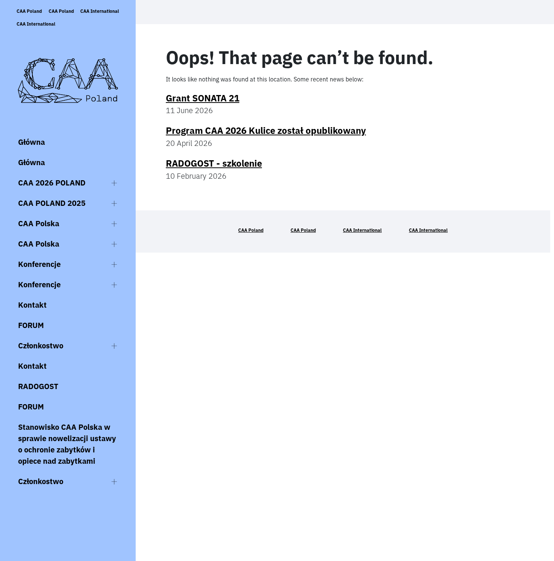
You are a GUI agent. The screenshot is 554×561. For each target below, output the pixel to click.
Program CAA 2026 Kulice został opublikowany (266, 130)
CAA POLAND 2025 (52, 203)
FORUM (31, 325)
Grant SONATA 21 (202, 98)
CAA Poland (29, 11)
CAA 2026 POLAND (52, 183)
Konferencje (39, 264)
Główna (31, 142)
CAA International (99, 11)
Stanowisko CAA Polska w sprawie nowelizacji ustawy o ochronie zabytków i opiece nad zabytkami (67, 444)
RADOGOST (38, 386)
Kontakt (32, 305)
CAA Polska (38, 223)
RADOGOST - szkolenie (214, 163)
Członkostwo (40, 345)
